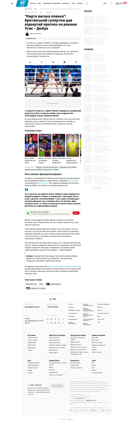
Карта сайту (101, 319)
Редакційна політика (74, 310)
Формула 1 (66, 3)
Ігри (99, 322)
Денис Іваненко (35, 33)
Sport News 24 (29, 9)
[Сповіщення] (111, 3)
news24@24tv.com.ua (32, 307)
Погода (30, 350)
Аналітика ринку (75, 363)
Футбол (33, 3)
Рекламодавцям (72, 319)
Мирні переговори (54, 342)
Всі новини (31, 335)
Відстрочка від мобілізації (78, 349)
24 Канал (72, 181)
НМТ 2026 (52, 370)
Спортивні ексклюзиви (51, 3)
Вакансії (100, 310)
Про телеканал (72, 313)
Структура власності (103, 313)
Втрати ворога (53, 352)
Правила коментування (87, 324)
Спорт (94, 360)
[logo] (22, 3)
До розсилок (57, 386)
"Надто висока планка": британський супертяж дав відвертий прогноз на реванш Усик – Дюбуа (60, 9)
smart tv (95, 410)
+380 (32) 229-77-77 (80, 398)
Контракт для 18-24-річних (78, 347)
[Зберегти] (76, 62)
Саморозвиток (53, 372)
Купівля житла (74, 365)
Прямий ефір (32, 342)
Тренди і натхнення (76, 368)
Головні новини (32, 337)
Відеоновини (32, 345)
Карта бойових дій (54, 340)
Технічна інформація (103, 304)
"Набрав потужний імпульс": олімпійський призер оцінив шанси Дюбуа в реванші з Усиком (51, 168)
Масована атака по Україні (57, 347)
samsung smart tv (106, 410)
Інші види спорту (97, 373)
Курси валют (95, 340)
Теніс (73, 3)
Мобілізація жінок (75, 344)
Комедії (30, 370)
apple (85, 410)
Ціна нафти (95, 337)
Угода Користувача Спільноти (88, 320)
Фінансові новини (97, 342)
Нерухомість (74, 360)
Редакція (70, 307)
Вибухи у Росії (53, 350)
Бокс (39, 3)
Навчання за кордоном (56, 375)
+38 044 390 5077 (52, 307)
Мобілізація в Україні (78, 335)
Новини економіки (98, 335)
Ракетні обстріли (54, 337)
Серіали (30, 373)
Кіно (29, 360)
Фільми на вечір (33, 368)
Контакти (100, 307)
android (75, 410)
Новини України (32, 340)
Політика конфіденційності (88, 305)
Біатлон (94, 370)
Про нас (70, 304)
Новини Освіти (54, 360)
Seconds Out (43, 183)
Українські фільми (33, 365)
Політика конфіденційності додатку (88, 315)
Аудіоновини (31, 347)
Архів (99, 316)
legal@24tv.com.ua (91, 400)
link (47, 319)
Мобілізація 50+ (75, 342)
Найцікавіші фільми (34, 363)
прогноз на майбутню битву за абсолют (64, 266)
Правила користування (72, 323)
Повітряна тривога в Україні (57, 345)
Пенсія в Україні (96, 352)
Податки (94, 349)
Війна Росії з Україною (57, 335)
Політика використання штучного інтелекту (88, 309)
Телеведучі (71, 316)
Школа (51, 367)
